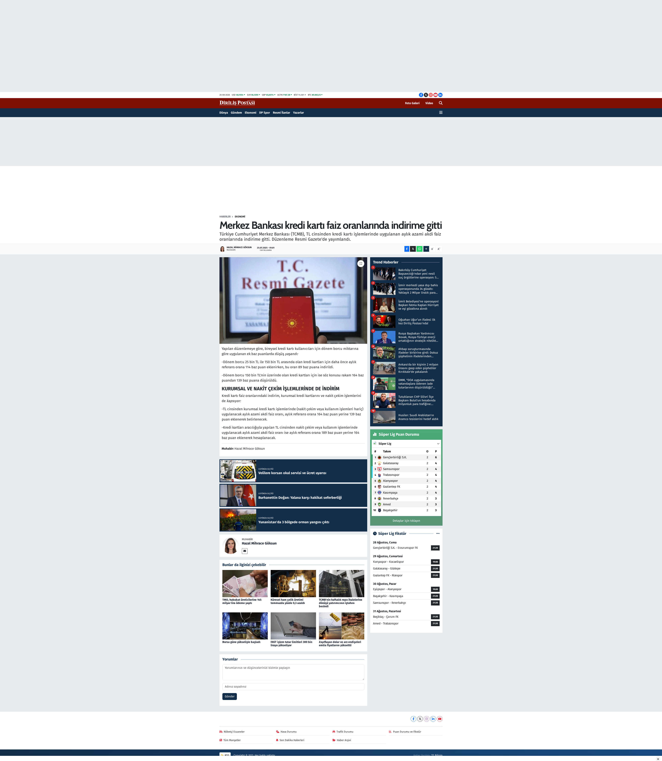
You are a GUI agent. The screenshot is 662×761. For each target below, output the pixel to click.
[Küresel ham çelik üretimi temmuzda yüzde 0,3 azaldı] (293, 583)
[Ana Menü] (441, 113)
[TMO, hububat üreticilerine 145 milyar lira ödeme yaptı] (245, 583)
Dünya (223, 112)
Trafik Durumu (345, 731)
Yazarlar (298, 112)
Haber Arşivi (344, 740)
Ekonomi (250, 112)
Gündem (236, 112)
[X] (420, 719)
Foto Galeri (412, 103)
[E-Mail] (245, 551)
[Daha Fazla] (426, 249)
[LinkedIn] (433, 719)
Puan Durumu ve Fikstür (407, 731)
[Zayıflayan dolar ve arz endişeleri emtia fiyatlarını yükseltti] (341, 626)
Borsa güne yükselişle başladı (241, 642)
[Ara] (441, 103)
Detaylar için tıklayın (406, 521)
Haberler (224, 216)
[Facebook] (413, 719)
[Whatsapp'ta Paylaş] (420, 249)
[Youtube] (440, 719)
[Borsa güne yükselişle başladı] (245, 626)
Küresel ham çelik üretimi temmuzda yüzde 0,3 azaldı (288, 601)
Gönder (230, 696)
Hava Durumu (289, 731)
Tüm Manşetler (232, 740)
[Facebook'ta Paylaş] (406, 249)
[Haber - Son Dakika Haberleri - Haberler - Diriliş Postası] (237, 103)
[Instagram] (426, 719)
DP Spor (264, 112)
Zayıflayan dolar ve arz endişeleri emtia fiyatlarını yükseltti (340, 643)
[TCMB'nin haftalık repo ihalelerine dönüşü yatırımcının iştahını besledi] (341, 583)
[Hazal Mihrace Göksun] (230, 545)
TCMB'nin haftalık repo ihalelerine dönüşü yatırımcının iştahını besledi (340, 603)
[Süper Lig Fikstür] (438, 533)
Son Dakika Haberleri (292, 740)
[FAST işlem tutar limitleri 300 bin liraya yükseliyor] (293, 626)
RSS (226, 755)
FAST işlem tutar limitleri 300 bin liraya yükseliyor (291, 643)
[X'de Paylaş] (413, 249)
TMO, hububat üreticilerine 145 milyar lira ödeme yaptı (242, 601)
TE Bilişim (437, 755)
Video (429, 103)
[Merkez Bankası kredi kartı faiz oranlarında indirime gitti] (293, 300)
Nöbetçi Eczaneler (234, 731)
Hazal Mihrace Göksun (259, 543)
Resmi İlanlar (281, 112)
